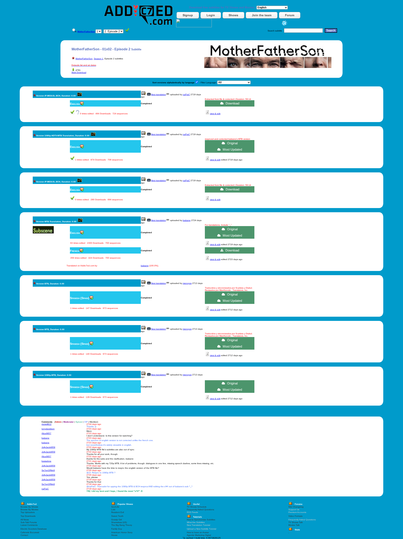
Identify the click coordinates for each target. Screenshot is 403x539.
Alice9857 (46, 433)
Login (211, 15)
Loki (113, 509)
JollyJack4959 (48, 447)
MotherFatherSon (84, 58)
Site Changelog (296, 507)
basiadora (46, 461)
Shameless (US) (119, 522)
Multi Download (79, 72)
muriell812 (46, 424)
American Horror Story (121, 532)
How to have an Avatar (198, 532)
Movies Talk (294, 525)
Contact (24, 535)
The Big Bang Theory (121, 525)
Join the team (261, 15)
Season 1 (98, 58)
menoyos (187, 283)
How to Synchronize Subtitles (201, 519)
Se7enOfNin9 (48, 470)
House (114, 535)
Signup (188, 15)
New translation (158, 94)
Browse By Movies (29, 509)
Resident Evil (117, 512)
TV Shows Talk (295, 522)
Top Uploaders (28, 512)
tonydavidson (48, 429)
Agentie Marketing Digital (199, 535)
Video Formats (295, 516)
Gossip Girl (116, 519)
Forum (289, 15)
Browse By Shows (29, 507)
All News (25, 519)
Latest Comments (29, 525)
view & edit (215, 113)
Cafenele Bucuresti (30, 532)
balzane (187, 220)
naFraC (186, 94)
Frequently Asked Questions (200, 509)
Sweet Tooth (117, 516)
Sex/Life (115, 507)
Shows (233, 15)
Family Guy (116, 529)
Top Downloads (28, 516)
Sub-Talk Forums (29, 522)
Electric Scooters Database (34, 529)
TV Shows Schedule (197, 507)
